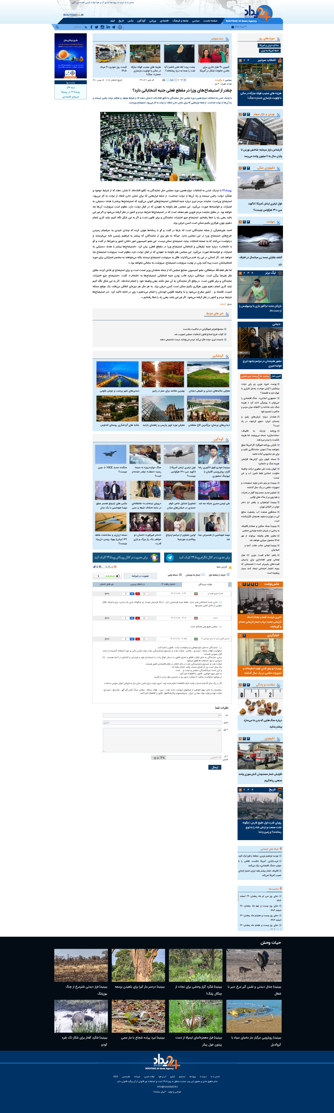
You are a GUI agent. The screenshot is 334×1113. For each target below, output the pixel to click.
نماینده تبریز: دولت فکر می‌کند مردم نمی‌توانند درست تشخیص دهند (191, 340)
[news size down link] (175, 80)
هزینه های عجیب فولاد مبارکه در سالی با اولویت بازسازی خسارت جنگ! (146, 70)
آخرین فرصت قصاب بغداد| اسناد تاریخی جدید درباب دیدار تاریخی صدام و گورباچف (260, 622)
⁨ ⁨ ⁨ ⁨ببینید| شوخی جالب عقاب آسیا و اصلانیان (260, 548)
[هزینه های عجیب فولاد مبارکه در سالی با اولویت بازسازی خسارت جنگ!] (145, 53)
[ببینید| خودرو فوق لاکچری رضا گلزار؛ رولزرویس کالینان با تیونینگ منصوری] (214, 454)
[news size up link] (184, 80)
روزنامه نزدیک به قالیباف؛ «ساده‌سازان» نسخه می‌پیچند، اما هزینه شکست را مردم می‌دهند (260, 435)
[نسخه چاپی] (163, 79)
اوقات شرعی (90, 2)
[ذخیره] (171, 79)
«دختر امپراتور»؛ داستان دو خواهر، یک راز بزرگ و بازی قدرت (147, 539)
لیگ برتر (270, 273)
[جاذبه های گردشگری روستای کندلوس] (117, 408)
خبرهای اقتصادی (70, 97)
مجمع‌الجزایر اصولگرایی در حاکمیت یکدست (203, 329)
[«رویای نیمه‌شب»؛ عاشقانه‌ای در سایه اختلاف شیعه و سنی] (145, 490)
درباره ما (120, 2)
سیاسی (228, 80)
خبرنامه (137, 1077)
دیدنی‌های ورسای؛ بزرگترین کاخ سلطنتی (209, 425)
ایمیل (226, 722)
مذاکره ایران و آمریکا (269, 45)
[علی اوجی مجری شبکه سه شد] (214, 490)
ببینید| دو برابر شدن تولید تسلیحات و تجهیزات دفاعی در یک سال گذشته (260, 485)
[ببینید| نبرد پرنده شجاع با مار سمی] (138, 1016)
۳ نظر (217, 84)
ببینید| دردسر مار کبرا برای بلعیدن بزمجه (139, 987)
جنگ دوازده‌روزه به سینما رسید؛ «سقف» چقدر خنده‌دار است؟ (146, 471)
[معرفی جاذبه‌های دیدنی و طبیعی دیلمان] (208, 374)
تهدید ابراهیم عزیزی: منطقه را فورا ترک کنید (258, 856)
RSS (115, 1077)
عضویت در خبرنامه (140, 576)
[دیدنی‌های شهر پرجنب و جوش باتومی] (117, 374)
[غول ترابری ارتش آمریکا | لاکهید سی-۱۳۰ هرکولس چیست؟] (179, 454)
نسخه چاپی (173, 575)
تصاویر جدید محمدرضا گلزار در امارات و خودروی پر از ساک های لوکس (260, 495)
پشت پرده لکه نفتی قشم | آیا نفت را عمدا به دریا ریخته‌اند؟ (179, 69)
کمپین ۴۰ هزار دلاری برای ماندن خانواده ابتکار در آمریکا (214, 69)
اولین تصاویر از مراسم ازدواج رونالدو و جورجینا (181, 537)
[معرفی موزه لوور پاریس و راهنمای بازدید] (162, 408)
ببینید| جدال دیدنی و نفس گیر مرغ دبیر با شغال (254, 990)
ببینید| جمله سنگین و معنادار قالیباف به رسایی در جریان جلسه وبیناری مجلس (260, 528)
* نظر (226, 729)
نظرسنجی (80, 2)
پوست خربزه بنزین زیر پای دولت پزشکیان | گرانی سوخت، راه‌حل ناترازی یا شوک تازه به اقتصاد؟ (260, 388)
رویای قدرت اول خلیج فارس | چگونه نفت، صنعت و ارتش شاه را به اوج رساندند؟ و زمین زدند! (262, 828)
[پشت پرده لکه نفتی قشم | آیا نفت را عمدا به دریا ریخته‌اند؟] (179, 53)
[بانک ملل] (71, 55)
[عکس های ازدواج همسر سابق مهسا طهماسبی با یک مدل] (111, 490)
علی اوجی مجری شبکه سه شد (214, 503)
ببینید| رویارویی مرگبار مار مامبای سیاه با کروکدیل (256, 1041)
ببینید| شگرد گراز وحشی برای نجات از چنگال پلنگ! (198, 990)
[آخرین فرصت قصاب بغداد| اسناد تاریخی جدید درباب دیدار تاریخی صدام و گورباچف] (260, 600)
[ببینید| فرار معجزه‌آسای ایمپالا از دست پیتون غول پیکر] (195, 1016)
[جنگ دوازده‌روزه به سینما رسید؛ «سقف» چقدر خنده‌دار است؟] (145, 454)
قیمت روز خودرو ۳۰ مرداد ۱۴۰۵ (113, 69)
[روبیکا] (126, 558)
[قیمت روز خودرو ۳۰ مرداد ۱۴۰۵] (111, 53)
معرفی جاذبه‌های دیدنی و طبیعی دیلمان (209, 391)
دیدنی (276, 324)
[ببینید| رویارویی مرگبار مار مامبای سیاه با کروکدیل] (254, 1016)
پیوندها (113, 2)
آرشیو (107, 2)
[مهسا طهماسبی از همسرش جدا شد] (214, 522)
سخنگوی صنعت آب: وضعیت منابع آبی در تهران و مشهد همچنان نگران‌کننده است (260, 516)
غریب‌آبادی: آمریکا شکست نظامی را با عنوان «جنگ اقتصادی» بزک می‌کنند (259, 863)
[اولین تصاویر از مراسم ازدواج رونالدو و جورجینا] (179, 522)
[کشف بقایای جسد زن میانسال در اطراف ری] (260, 239)
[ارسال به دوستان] (168, 79)
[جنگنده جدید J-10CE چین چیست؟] (111, 454)
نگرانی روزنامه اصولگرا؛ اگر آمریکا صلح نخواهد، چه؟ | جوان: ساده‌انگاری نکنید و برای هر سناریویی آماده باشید (260, 449)
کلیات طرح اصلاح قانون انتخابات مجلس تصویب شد (198, 334)
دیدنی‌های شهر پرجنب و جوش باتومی (119, 391)
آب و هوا (100, 2)
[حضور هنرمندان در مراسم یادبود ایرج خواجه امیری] (260, 342)
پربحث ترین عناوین (249, 376)
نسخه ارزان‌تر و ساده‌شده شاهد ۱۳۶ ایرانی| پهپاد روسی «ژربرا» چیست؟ (111, 539)
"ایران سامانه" (159, 1092)
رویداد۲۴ (227, 190)
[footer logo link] (163, 1064)
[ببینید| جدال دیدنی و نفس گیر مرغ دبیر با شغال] (254, 965)
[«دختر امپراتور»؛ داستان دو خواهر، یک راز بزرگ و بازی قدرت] (145, 522)
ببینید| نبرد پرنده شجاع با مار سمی (142, 1037)
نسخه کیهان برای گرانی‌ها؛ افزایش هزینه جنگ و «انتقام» (260, 461)
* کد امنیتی (225, 758)
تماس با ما (129, 2)
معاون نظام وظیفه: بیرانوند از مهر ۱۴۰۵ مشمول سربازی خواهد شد (260, 538)
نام (227, 715)
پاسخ (107, 593)
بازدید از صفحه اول (217, 575)
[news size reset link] (180, 80)
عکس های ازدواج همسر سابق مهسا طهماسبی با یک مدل (111, 505)
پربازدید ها (264, 376)
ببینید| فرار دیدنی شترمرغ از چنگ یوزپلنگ (86, 990)
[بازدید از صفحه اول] (228, 574)
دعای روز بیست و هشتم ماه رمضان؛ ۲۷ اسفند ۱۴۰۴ (260, 918)
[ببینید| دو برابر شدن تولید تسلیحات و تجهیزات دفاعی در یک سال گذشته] (260, 651)
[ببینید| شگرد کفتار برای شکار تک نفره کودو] (81, 1016)
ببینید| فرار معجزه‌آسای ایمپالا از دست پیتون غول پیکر (198, 1041)
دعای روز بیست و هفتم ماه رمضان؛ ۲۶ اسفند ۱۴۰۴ (260, 927)
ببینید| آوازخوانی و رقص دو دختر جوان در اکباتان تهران (260, 504)
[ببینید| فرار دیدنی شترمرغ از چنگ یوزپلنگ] (81, 965)
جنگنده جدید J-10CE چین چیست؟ (112, 469)
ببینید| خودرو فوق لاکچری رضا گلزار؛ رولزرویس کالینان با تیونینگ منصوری (214, 471)
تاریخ (272, 789)
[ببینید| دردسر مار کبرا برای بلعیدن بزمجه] (138, 965)
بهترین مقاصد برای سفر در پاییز (168, 391)
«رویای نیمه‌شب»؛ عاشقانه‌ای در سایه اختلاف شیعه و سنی (146, 505)
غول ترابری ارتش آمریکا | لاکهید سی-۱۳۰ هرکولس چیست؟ (183, 471)
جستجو (182, 1077)
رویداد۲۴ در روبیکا (70, 92)
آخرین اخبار (276, 376)
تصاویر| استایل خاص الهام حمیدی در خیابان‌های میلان (181, 505)
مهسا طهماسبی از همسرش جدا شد (214, 537)
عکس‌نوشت (271, 584)
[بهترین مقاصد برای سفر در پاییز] (162, 374)
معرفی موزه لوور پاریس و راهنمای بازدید (163, 425)
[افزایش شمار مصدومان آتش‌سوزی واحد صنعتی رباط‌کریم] (260, 755)
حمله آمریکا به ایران (270, 51)
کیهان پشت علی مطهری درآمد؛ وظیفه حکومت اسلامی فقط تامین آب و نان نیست (260, 473)
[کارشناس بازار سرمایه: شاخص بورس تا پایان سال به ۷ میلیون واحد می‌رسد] (260, 131)
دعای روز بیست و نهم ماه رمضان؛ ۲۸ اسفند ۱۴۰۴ (260, 908)
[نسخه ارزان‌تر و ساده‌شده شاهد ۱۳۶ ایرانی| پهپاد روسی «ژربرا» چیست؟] (111, 522)
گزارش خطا (222, 567)
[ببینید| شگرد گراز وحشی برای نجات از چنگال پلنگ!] (195, 965)
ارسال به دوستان (193, 575)
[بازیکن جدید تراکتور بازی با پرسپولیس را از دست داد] (260, 289)
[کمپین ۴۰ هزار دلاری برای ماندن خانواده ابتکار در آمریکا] (213, 53)
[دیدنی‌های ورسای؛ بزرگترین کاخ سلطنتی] (208, 408)
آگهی (74, 2)
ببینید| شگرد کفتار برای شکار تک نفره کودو (84, 1041)
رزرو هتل (70, 87)
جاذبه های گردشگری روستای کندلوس (119, 425)
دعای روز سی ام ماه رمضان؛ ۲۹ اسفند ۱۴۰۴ (260, 898)
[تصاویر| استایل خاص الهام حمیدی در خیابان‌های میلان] (179, 490)
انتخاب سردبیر (267, 60)
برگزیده (218, 80)
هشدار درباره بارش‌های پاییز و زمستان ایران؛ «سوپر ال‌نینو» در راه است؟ (260, 421)
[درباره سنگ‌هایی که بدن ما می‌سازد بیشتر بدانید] (260, 702)
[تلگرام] (198, 558)
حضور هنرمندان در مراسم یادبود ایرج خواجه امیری (262, 363)
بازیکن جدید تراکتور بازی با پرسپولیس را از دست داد (260, 308)
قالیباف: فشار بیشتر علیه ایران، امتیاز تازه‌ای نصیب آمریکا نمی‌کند (259, 873)
